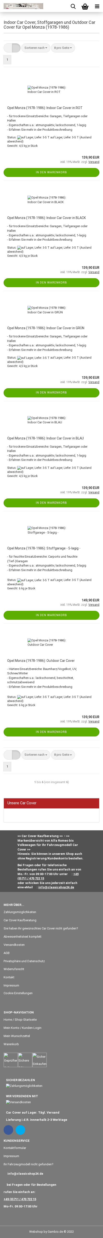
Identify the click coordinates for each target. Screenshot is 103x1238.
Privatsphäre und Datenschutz (24, 961)
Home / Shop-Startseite (20, 1019)
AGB (7, 953)
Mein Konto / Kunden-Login (22, 1028)
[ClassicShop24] (21, 6)
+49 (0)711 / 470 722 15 (20, 1199)
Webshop (36, 1231)
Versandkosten (14, 945)
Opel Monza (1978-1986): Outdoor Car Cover (41, 661)
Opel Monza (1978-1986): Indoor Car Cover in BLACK (46, 218)
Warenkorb (11, 1044)
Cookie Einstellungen (18, 993)
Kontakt (9, 977)
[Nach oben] (90, 1231)
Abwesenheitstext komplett (22, 936)
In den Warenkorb (51, 172)
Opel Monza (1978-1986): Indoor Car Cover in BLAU (45, 438)
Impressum (11, 985)
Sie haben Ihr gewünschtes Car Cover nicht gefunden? (41, 928)
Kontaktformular (15, 1148)
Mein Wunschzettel (17, 1036)
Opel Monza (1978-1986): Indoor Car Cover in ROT (45, 108)
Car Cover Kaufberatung (20, 920)
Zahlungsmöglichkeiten (20, 912)
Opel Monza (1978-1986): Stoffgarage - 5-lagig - (43, 548)
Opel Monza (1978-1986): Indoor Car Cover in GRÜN (45, 328)
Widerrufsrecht (14, 969)
